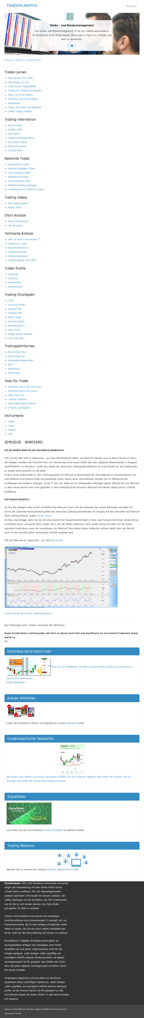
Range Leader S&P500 (20, 334)
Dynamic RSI (14, 309)
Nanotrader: (57, 540)
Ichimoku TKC (15, 313)
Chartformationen (17, 252)
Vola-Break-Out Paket (19, 181)
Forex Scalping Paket (19, 173)
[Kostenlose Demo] (29, 666)
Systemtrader (15, 286)
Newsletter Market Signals (22, 403)
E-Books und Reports (19, 408)
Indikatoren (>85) (17, 243)
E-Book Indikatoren (18, 256)
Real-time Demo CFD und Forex (24, 387)
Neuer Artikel (15, 125)
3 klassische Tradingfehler (22, 86)
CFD (10, 434)
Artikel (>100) (15, 129)
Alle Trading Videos (18, 203)
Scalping (12, 278)
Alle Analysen (15, 225)
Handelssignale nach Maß (22, 260)
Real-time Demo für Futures (23, 391)
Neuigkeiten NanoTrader (20, 360)
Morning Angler (16, 321)
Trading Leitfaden (17, 399)
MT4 (10, 364)
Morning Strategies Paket (21, 168)
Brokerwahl (14, 103)
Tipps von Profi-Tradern (20, 95)
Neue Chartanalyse (18, 221)
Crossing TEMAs (17, 305)
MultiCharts (14, 369)
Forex (11, 426)
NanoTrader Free (17, 352)
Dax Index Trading (17, 142)
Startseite (131, 6)
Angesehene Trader (18, 164)
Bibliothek (72, 723)
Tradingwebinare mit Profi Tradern (26, 189)
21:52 (11, 300)
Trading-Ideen (15, 150)
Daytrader (13, 274)
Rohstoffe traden (17, 146)
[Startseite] (25, 5)
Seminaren (68, 869)
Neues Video (15, 207)
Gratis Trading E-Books (20, 111)
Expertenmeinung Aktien (21, 138)
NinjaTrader (14, 373)
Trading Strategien (53, 830)
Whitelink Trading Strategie (22, 185)
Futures (12, 430)
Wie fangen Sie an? (18, 82)
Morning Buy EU (16, 325)
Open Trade (14, 330)
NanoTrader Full (16, 356)
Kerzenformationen (18, 248)
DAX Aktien (14, 134)
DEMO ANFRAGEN (16, 682)
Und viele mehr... (17, 338)
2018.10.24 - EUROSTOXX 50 (27, 60)
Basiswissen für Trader (20, 78)
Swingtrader (14, 282)
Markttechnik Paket (18, 177)
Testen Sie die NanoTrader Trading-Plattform (28, 613)
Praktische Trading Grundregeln (24, 90)
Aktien (11, 421)
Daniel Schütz (44, 515)
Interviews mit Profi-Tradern (23, 99)
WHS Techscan (16, 395)
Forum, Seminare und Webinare (25, 107)
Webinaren (51, 869)
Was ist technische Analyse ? (24, 239)
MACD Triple (14, 317)
